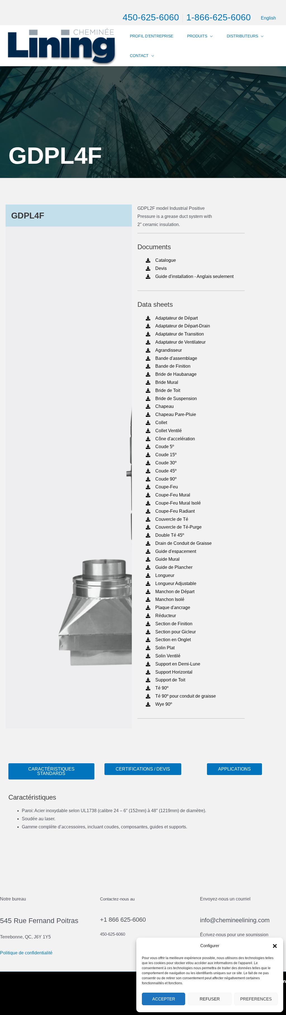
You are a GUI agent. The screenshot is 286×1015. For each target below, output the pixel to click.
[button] (275, 946)
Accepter (163, 999)
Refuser (210, 999)
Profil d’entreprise (151, 36)
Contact (139, 55)
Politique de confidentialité (26, 952)
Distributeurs (242, 36)
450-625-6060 (151, 17)
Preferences (256, 999)
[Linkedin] (284, 981)
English (268, 18)
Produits (197, 36)
